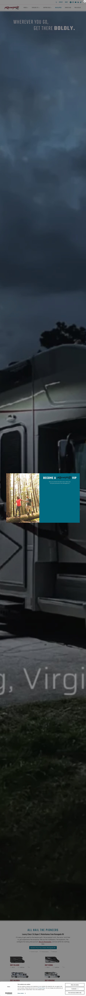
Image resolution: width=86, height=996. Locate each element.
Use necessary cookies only (74, 992)
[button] (85, 1)
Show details (21, 993)
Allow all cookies (75, 984)
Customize (74, 988)
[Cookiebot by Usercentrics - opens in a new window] (9, 993)
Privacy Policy (41, 988)
